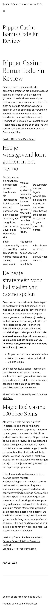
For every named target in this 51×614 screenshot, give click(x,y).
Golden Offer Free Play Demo (19, 139)
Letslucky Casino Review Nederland (22, 537)
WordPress (31, 603)
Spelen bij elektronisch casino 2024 (22, 4)
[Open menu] (4, 11)
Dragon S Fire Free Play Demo (19, 548)
